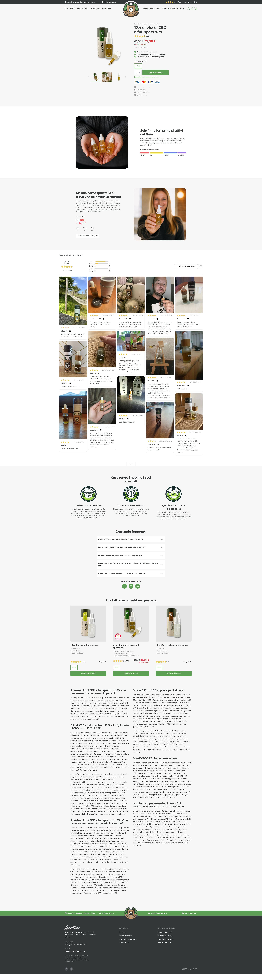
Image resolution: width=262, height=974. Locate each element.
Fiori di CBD (69, 8)
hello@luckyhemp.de (75, 951)
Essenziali (106, 8)
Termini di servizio (125, 936)
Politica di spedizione (165, 936)
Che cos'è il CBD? (170, 8)
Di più (131, 464)
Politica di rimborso (164, 942)
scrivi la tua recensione (186, 266)
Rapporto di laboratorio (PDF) (89, 235)
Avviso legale (123, 942)
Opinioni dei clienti (151, 8)
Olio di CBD (82, 8)
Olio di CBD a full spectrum (150, 24)
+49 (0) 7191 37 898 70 (75, 944)
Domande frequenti (165, 932)
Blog (182, 8)
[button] (88, 77)
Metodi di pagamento (165, 939)
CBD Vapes (95, 8)
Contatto (122, 932)
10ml (138, 66)
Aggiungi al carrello (155, 72)
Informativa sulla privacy (127, 939)
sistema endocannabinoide (81, 790)
